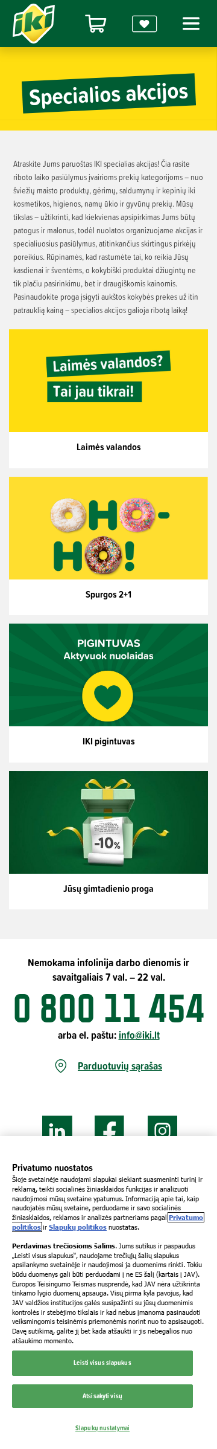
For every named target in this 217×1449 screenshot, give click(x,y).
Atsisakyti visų (102, 1396)
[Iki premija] (144, 24)
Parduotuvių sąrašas (120, 1066)
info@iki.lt (139, 1034)
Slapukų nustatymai (102, 1428)
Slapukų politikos (78, 1227)
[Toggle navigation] (189, 23)
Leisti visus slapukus (102, 1362)
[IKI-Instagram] (163, 1131)
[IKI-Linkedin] (57, 1131)
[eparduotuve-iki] (96, 24)
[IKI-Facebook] (110, 1131)
